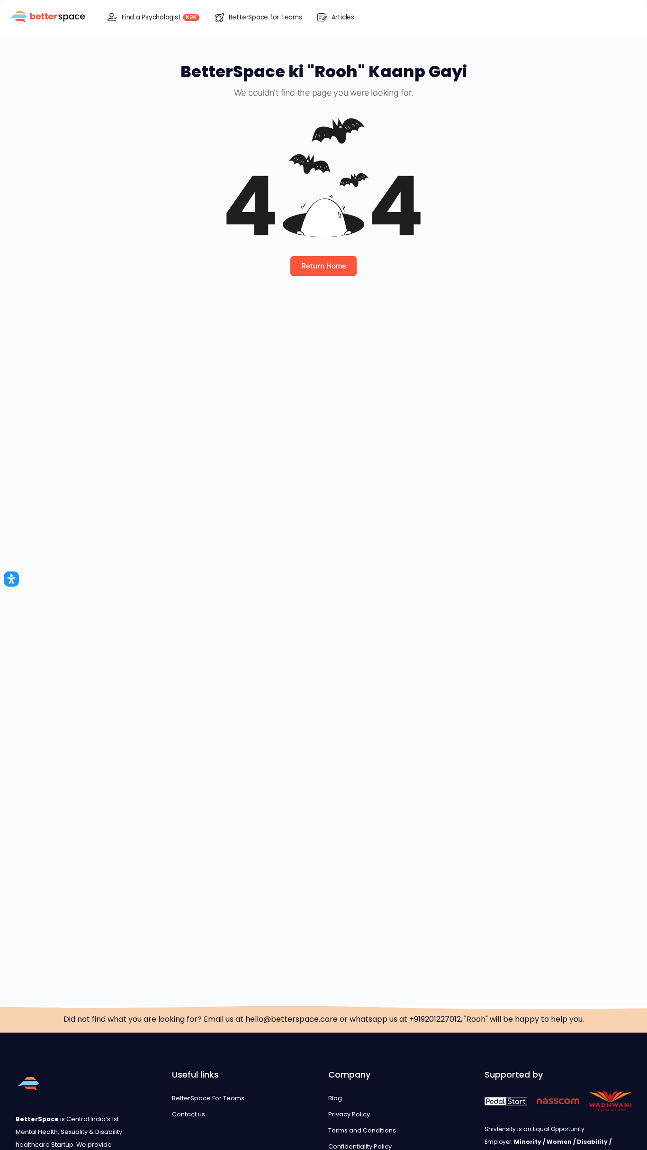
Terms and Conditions (362, 1130)
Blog (335, 1098)
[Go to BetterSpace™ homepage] (47, 17)
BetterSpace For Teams (208, 1098)
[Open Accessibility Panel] (11, 579)
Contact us (188, 1114)
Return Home (323, 265)
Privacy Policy (349, 1114)
